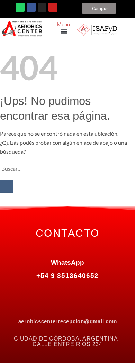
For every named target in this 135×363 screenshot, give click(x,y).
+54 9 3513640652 (67, 275)
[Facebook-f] (38, 291)
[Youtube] (52, 7)
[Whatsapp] (20, 7)
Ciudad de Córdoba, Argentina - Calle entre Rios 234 (67, 341)
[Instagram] (42, 7)
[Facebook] (31, 7)
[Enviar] (7, 186)
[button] (64, 31)
